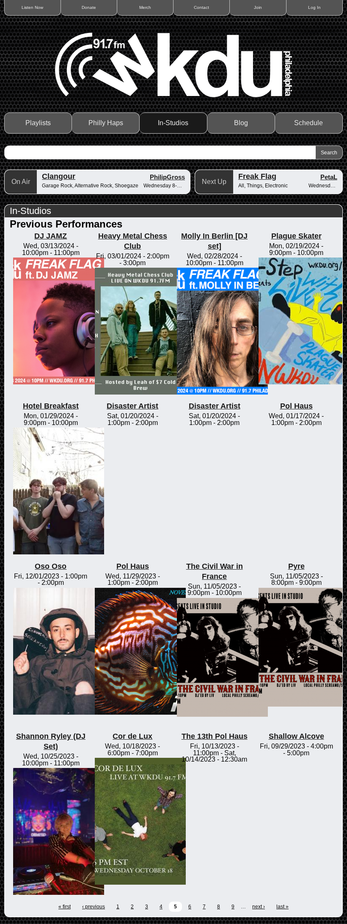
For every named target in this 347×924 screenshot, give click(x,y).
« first (64, 907)
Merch (145, 7)
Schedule (308, 122)
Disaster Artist (132, 406)
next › (258, 907)
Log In (314, 7)
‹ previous (93, 907)
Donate (89, 7)
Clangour (58, 176)
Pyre (296, 566)
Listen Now (32, 7)
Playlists (38, 122)
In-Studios (173, 122)
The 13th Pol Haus (215, 736)
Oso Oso (50, 566)
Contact (201, 7)
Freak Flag (257, 176)
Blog (241, 122)
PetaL (328, 177)
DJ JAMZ (50, 236)
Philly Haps (105, 122)
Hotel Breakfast (51, 406)
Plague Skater (296, 236)
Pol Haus (296, 406)
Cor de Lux (132, 736)
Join (258, 7)
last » (282, 907)
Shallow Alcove (296, 736)
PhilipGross (167, 177)
